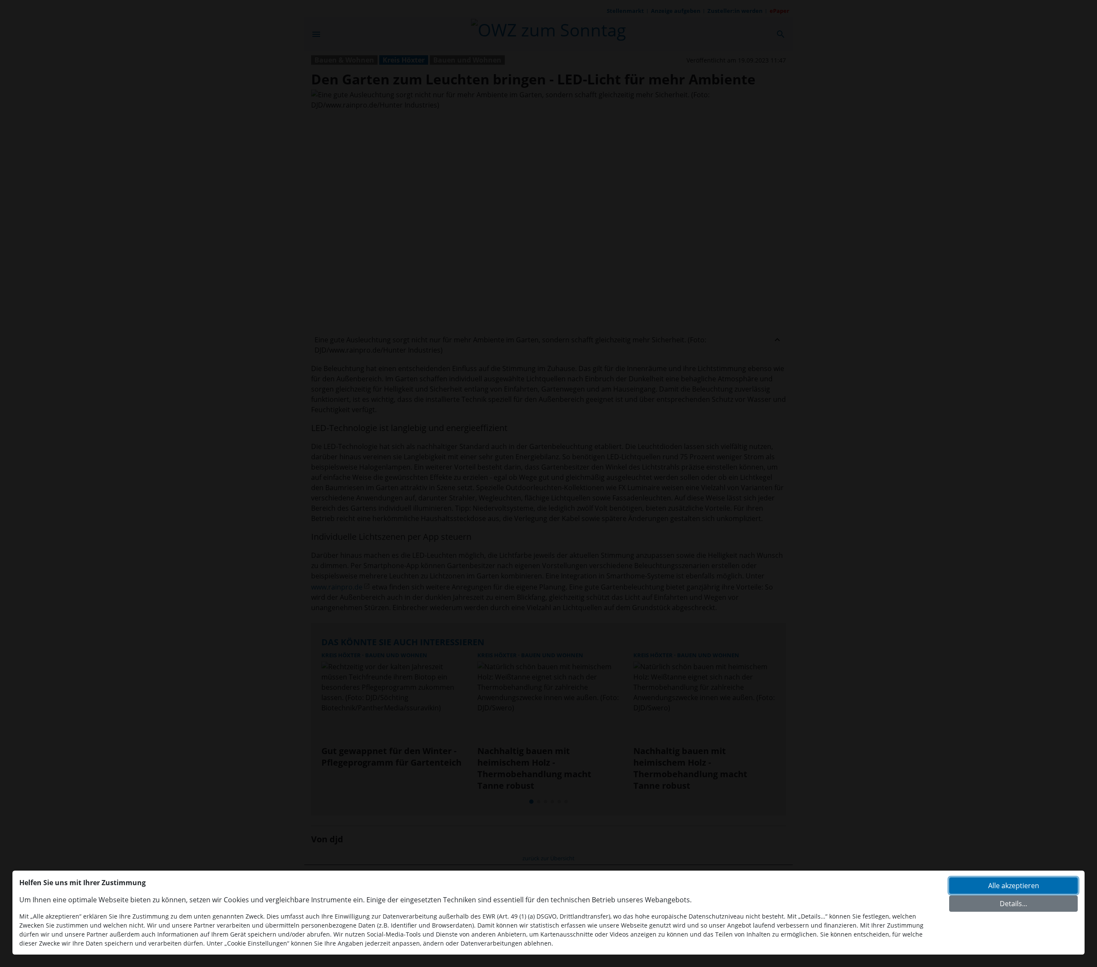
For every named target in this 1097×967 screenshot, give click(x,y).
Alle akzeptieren (1013, 885)
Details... (1013, 903)
